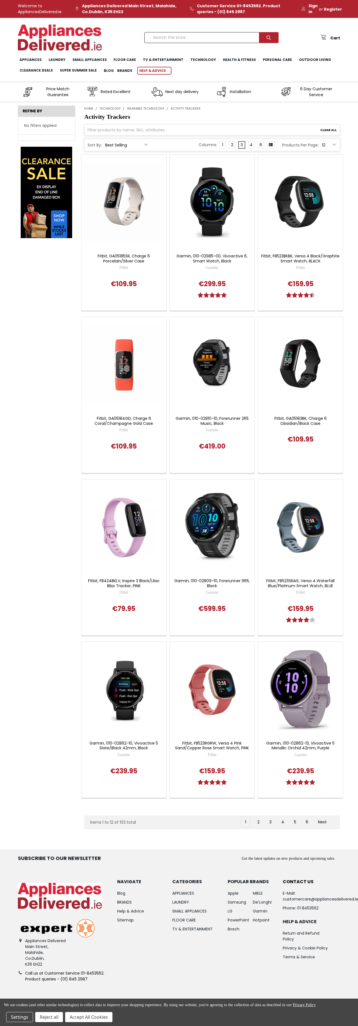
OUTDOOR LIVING (315, 59)
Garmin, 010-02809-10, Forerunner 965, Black (212, 583)
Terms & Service (299, 957)
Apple (233, 893)
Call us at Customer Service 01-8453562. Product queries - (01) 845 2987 (64, 976)
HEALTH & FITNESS (239, 59)
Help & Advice (152, 70)
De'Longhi (262, 902)
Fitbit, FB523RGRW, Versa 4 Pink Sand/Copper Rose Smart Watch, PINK (212, 746)
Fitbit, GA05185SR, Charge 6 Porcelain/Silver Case (124, 259)
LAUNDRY (57, 59)
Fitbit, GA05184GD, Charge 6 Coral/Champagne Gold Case (124, 421)
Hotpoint (261, 920)
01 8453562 (308, 908)
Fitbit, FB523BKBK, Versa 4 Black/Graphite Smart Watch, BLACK (300, 259)
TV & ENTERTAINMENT (163, 59)
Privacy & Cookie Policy (305, 948)
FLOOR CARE (125, 59)
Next (323, 822)
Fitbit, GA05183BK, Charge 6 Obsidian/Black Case (300, 421)
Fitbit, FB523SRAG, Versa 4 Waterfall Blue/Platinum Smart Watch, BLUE (300, 583)
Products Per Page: (300, 145)
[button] (46, 192)
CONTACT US (298, 881)
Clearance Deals (36, 70)
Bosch (233, 929)
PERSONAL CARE (277, 59)
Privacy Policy (304, 1005)
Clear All (328, 130)
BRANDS (124, 70)
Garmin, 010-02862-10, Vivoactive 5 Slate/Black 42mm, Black (124, 746)
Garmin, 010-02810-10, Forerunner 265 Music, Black (212, 421)
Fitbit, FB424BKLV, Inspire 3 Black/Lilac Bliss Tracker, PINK (124, 583)
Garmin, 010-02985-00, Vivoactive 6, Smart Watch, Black (212, 259)
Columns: (208, 145)
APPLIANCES (31, 59)
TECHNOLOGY (203, 59)
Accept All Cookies (89, 1017)
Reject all (49, 1017)
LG (230, 911)
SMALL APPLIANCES (89, 59)
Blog (109, 70)
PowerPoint (238, 920)
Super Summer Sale (78, 70)
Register (333, 9)
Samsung (237, 902)
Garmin (260, 911)
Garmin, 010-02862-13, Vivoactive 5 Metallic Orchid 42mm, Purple (300, 746)
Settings (19, 1017)
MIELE (258, 893)
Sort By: (95, 145)
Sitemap (125, 920)
